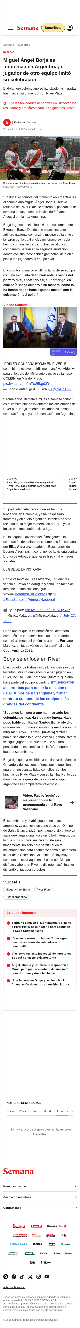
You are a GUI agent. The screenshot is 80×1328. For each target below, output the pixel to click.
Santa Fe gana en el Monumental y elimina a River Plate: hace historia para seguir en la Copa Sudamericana (32, 486)
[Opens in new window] (13, 1276)
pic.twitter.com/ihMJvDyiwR (47, 610)
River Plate (44, 889)
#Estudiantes (14, 600)
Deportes (24, 44)
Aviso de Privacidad (18, 1287)
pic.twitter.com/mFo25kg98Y (26, 384)
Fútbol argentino (16, 896)
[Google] (5, 1276)
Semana (8, 44)
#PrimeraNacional (40, 600)
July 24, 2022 (60, 389)
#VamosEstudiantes (31, 594)
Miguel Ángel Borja (18, 889)
